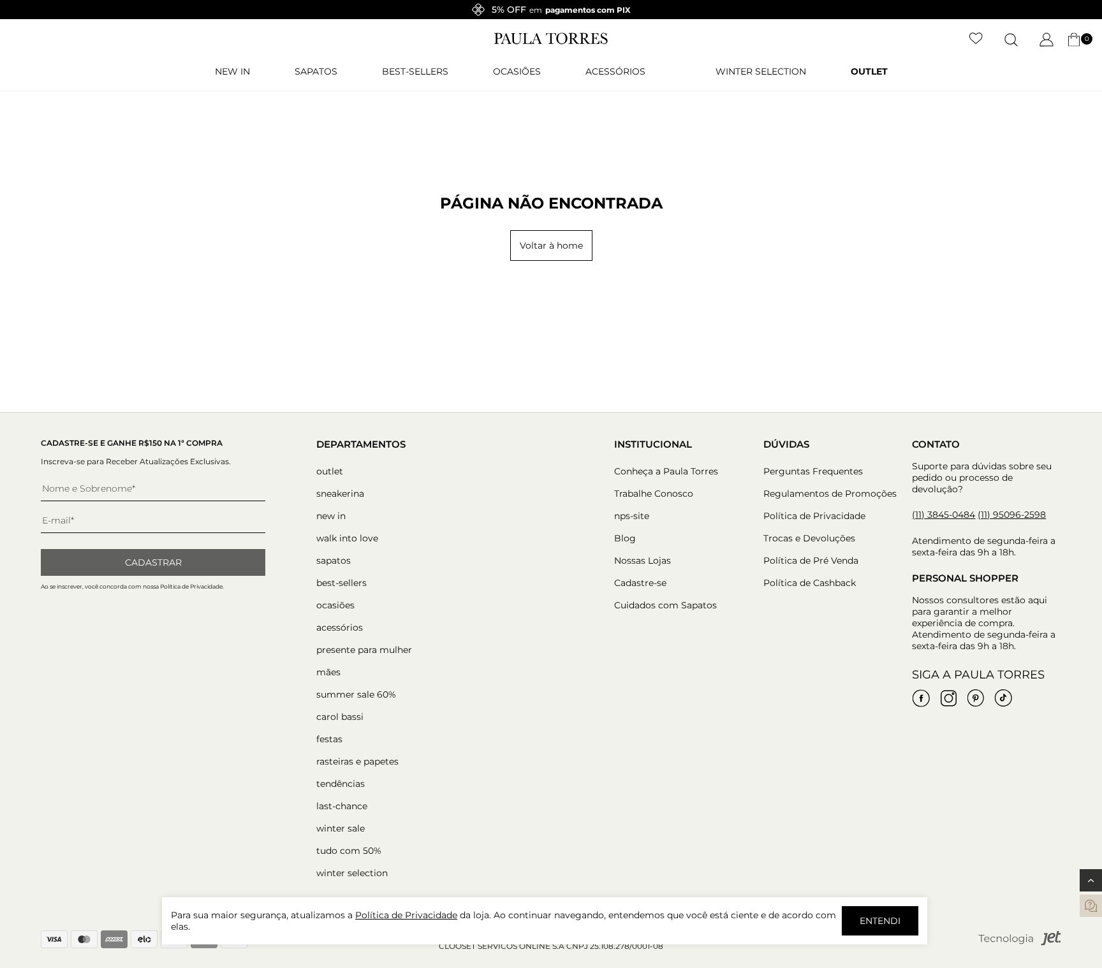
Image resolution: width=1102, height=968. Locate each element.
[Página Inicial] (551, 41)
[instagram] (948, 698)
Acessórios (615, 71)
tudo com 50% (348, 850)
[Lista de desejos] (976, 39)
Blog (625, 538)
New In (232, 71)
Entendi (880, 921)
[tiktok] (1003, 698)
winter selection (761, 71)
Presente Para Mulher (364, 650)
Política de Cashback (809, 583)
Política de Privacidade (814, 516)
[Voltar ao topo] (1091, 880)
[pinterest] (976, 698)
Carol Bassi (340, 716)
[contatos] (1091, 906)
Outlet (869, 71)
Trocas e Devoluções (809, 538)
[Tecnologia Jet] (1019, 943)
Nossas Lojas (642, 560)
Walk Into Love (347, 538)
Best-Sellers (415, 71)
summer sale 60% (356, 694)
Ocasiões (517, 71)
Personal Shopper (965, 578)
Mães (328, 672)
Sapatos (316, 71)
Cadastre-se (640, 583)
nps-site (631, 516)
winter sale (340, 828)
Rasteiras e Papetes (357, 761)
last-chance (341, 806)
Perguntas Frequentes (813, 471)
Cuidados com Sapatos (665, 605)
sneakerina (340, 493)
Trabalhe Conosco (653, 493)
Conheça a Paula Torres (666, 471)
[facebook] (921, 698)
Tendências (340, 783)
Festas (329, 739)
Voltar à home (551, 245)
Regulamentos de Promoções (830, 493)
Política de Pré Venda (810, 560)
